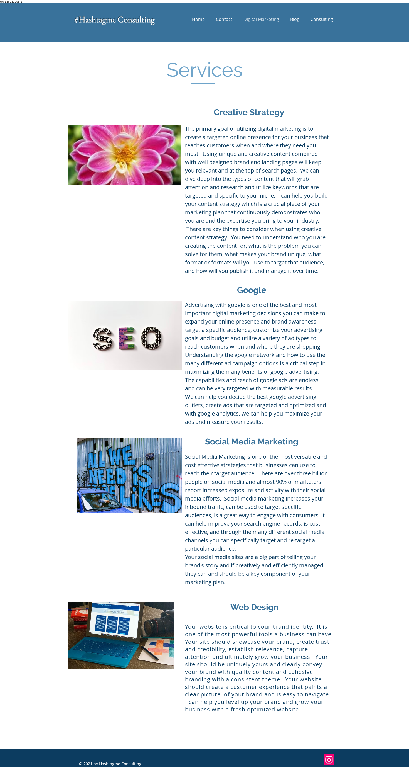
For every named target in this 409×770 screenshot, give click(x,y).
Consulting (135, 19)
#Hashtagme (95, 19)
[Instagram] (329, 759)
